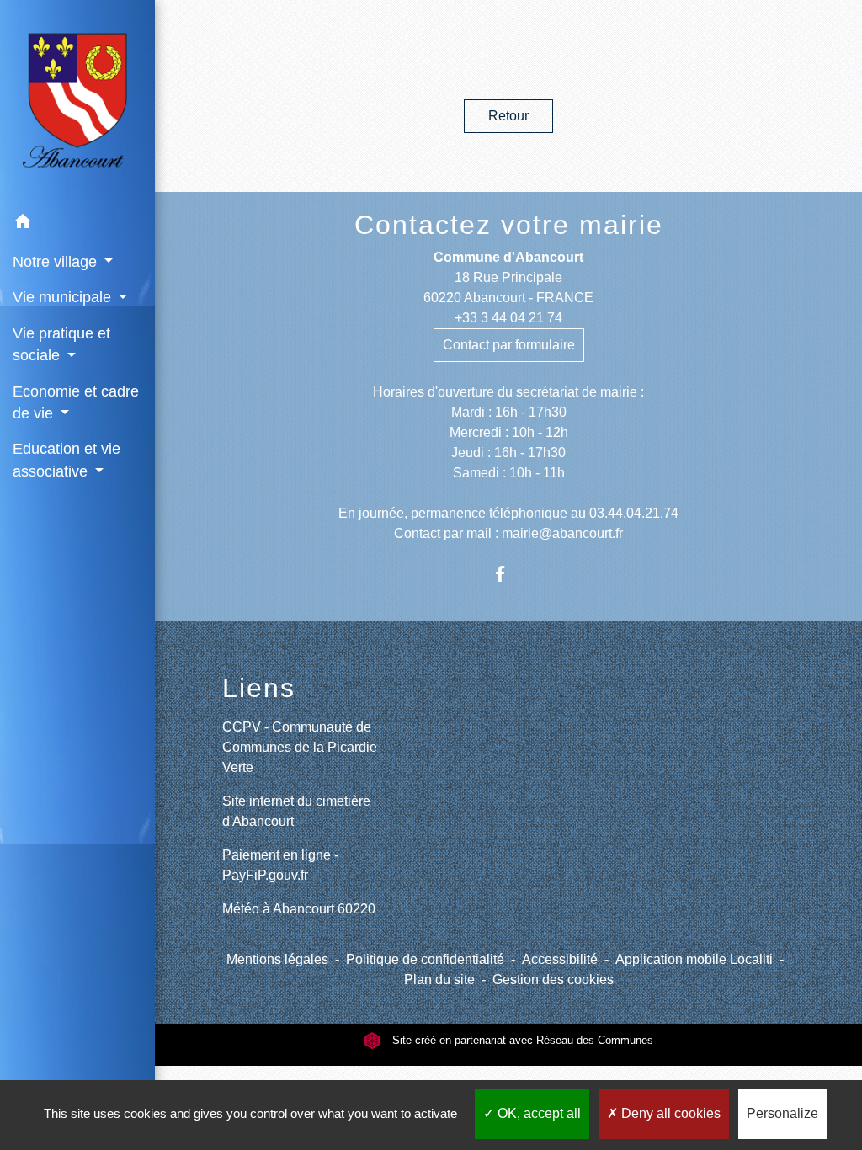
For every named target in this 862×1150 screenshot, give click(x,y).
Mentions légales (277, 959)
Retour (508, 116)
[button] (77, 224)
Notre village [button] (57, 261)
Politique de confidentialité (425, 959)
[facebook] (508, 574)
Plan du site (439, 979)
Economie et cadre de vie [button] (76, 402)
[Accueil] (77, 102)
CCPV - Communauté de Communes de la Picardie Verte (299, 747)
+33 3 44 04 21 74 (508, 318)
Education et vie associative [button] (66, 459)
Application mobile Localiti (694, 959)
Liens (258, 688)
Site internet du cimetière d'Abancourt (296, 811)
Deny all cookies (669, 1113)
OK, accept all (537, 1113)
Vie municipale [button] (64, 297)
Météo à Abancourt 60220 (298, 909)
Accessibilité (560, 959)
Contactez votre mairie (508, 225)
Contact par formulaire (509, 345)
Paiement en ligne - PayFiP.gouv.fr (280, 865)
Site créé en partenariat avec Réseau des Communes (521, 1040)
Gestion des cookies (553, 979)
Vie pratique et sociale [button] (61, 344)
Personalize (782, 1113)
